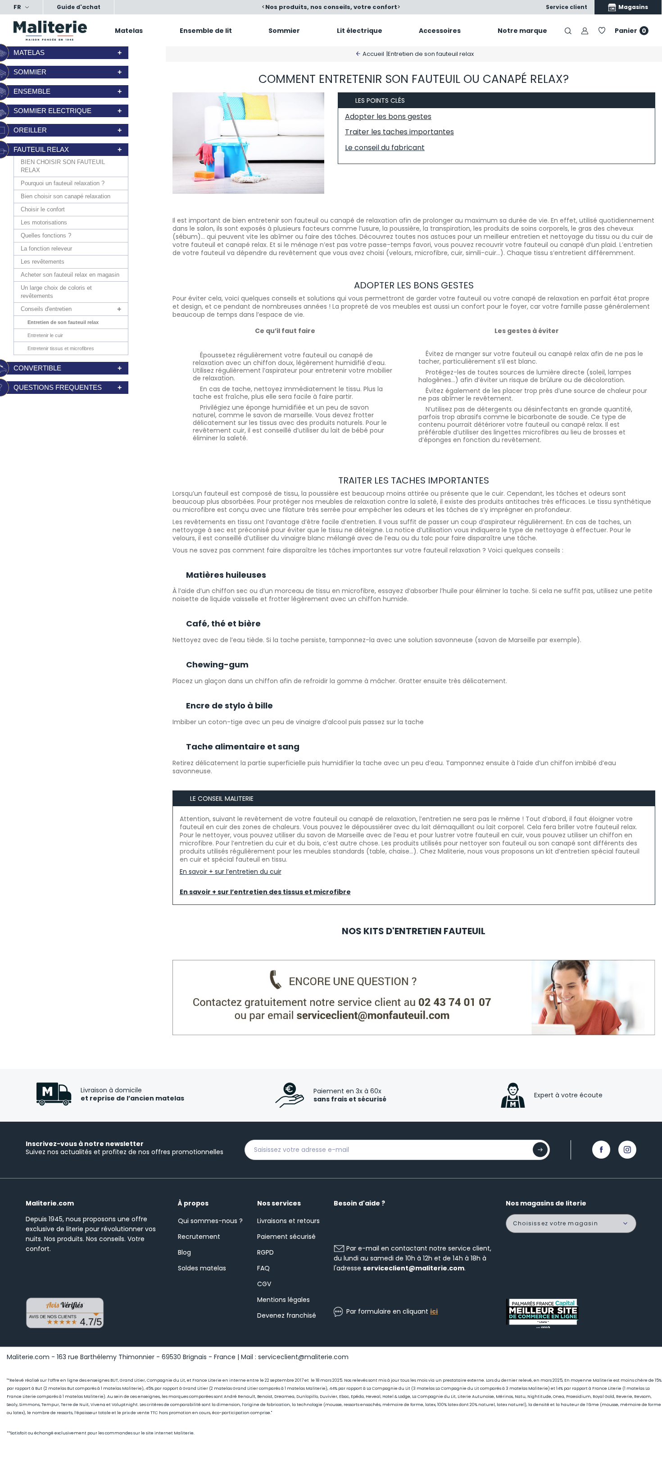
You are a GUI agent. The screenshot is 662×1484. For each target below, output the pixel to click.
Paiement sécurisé (286, 1236)
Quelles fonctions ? (46, 235)
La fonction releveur (46, 248)
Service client (566, 7)
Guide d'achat (78, 7)
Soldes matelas (202, 1268)
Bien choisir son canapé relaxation (65, 196)
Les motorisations (44, 222)
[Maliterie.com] (55, 31)
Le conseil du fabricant (385, 147)
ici (434, 1311)
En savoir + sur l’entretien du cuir (230, 871)
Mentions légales (283, 1299)
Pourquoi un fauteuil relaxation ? (62, 183)
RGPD (265, 1252)
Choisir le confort (43, 209)
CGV (264, 1283)
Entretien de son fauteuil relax (63, 322)
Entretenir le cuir (45, 335)
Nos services (279, 1203)
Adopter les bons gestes (388, 116)
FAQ (263, 1268)
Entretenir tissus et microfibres (60, 348)
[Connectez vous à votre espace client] (584, 30)
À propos (193, 1203)
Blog (184, 1252)
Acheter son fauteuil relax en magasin (70, 274)
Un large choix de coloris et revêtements (56, 291)
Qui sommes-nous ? (210, 1220)
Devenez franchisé (286, 1315)
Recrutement (199, 1236)
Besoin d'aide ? (359, 1203)
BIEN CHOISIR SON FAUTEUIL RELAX (63, 166)
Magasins (632, 7)
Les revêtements (42, 261)
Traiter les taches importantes (399, 132)
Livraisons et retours (288, 1220)
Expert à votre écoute (568, 1095)
